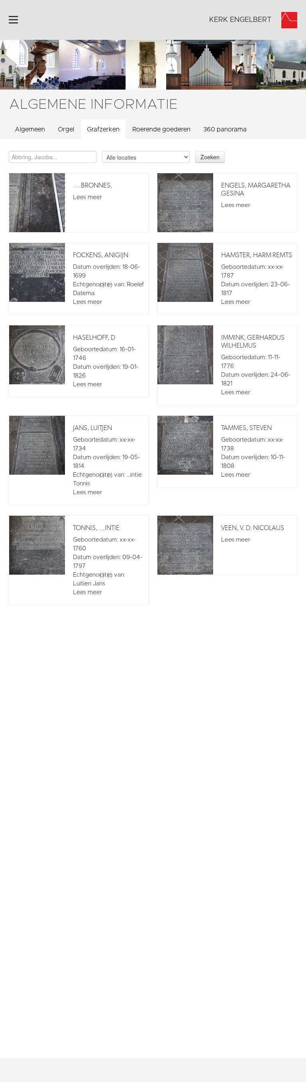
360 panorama (225, 129)
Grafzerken (103, 129)
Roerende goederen (161, 129)
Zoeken (210, 157)
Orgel (66, 129)
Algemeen (30, 129)
